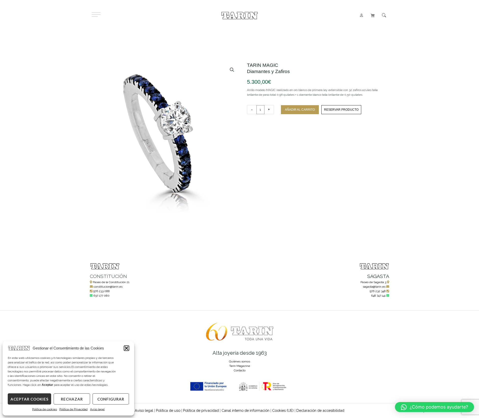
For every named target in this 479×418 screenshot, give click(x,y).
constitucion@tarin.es (108, 286)
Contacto (239, 370)
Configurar (110, 399)
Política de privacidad (201, 410)
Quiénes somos (239, 361)
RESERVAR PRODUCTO (341, 109)
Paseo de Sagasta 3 (373, 282)
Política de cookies (44, 409)
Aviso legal (97, 409)
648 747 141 (378, 295)
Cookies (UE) (283, 410)
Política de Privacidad (73, 409)
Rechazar (72, 399)
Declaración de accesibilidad (320, 410)
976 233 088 (101, 291)
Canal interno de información (245, 410)
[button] (126, 348)
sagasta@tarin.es (374, 286)
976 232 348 (378, 291)
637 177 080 (101, 295)
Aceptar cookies (29, 399)
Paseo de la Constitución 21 (111, 282)
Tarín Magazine (239, 366)
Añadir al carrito (300, 109)
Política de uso (168, 410)
